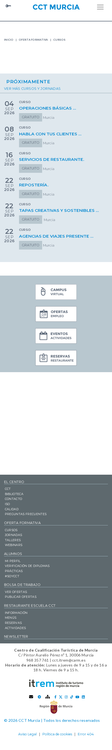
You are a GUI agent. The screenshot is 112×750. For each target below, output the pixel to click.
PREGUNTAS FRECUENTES (26, 514)
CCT (8, 489)
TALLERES (13, 540)
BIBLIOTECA (14, 494)
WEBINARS (14, 545)
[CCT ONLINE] (56, 292)
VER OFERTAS (16, 592)
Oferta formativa (33, 39)
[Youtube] (77, 697)
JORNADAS (13, 535)
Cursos (59, 39)
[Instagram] (66, 697)
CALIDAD (11, 509)
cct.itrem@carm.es (69, 660)
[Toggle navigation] (100, 7)
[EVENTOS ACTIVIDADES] (56, 336)
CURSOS (11, 530)
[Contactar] (31, 697)
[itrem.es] (56, 683)
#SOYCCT (12, 576)
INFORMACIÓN (16, 613)
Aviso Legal (27, 734)
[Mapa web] (47, 697)
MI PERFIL (13, 561)
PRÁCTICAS (14, 571)
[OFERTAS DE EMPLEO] (56, 314)
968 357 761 (37, 660)
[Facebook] (55, 697)
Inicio (9, 39)
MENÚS (11, 618)
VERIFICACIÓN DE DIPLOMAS (27, 566)
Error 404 (86, 734)
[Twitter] (60, 697)
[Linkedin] (83, 697)
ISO (7, 504)
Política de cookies (57, 734)
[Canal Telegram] (39, 697)
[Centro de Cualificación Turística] (56, 6)
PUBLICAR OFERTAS (20, 597)
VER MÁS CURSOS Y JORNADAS (32, 89)
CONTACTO (13, 499)
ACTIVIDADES (15, 628)
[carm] (56, 706)
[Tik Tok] (71, 697)
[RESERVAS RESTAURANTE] (56, 358)
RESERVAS (13, 623)
